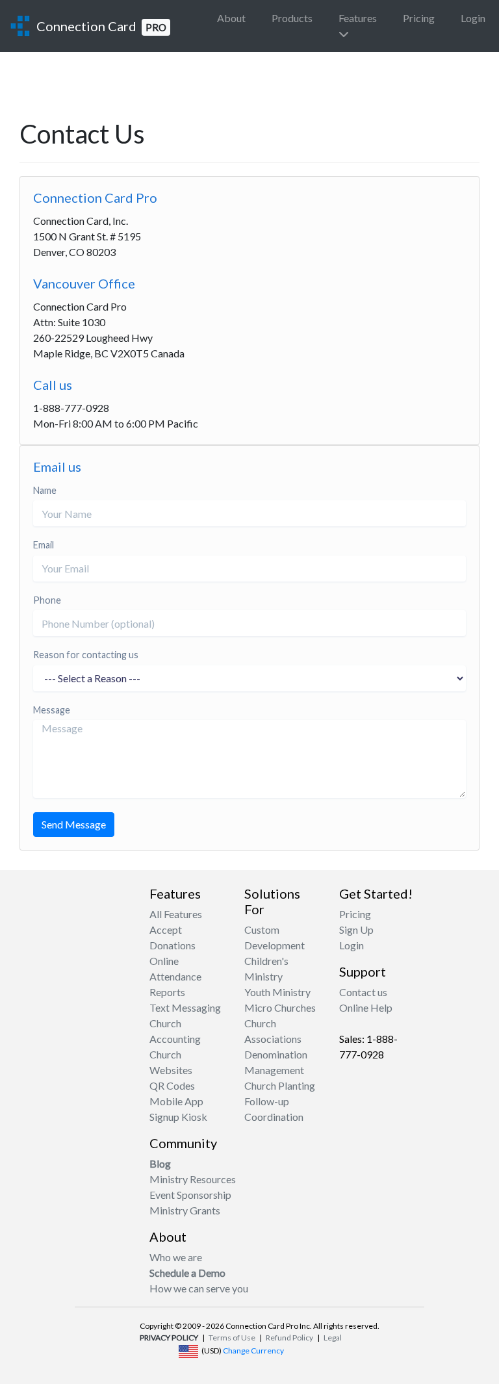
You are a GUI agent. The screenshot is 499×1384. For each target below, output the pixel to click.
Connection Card (101, 26)
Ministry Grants (184, 1210)
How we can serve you (198, 1288)
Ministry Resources (192, 1179)
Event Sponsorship (190, 1194)
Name (45, 490)
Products (292, 18)
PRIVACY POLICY (169, 1337)
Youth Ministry (277, 992)
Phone (47, 600)
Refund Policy (289, 1337)
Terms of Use (232, 1337)
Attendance (175, 976)
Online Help (365, 1007)
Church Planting (279, 1085)
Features (358, 18)
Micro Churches (280, 1007)
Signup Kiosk (178, 1116)
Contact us (363, 992)
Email (43, 544)
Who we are (175, 1257)
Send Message (74, 824)
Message (51, 709)
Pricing (419, 18)
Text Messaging (185, 1007)
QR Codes (172, 1085)
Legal (333, 1337)
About (231, 18)
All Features (175, 914)
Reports (167, 992)
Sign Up (356, 929)
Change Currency (253, 1350)
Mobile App (176, 1101)
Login (473, 18)
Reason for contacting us (85, 654)
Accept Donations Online (172, 945)
